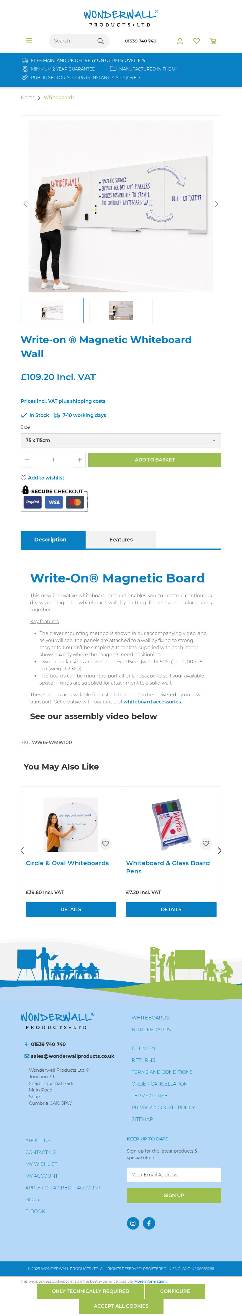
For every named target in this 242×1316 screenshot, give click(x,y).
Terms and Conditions (162, 1072)
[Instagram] (133, 1223)
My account (41, 1176)
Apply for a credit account (63, 1188)
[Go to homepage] (121, 18)
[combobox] (70, 41)
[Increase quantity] (80, 460)
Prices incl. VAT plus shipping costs (63, 401)
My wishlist (41, 1164)
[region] (121, 219)
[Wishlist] (196, 41)
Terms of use (150, 1096)
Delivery (144, 1048)
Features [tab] (121, 539)
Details (70, 909)
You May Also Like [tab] (61, 767)
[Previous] (25, 204)
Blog (32, 1199)
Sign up (174, 1195)
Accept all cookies (121, 1306)
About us (37, 1140)
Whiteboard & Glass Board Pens (168, 867)
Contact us (40, 1152)
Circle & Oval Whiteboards (67, 863)
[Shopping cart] (213, 41)
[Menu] (29, 41)
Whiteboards (150, 1018)
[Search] (100, 41)
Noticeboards (151, 1029)
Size (25, 427)
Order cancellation (160, 1084)
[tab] (50, 540)
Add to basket (155, 460)
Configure (175, 1291)
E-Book (35, 1211)
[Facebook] (149, 1223)
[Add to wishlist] (106, 844)
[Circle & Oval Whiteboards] (71, 825)
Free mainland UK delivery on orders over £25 (88, 60)
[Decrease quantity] (27, 460)
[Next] (216, 204)
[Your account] (180, 41)
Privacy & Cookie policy (163, 1107)
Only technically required (90, 1291)
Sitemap (142, 1119)
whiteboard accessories (152, 702)
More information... (151, 1281)
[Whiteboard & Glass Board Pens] (171, 825)
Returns (143, 1060)
